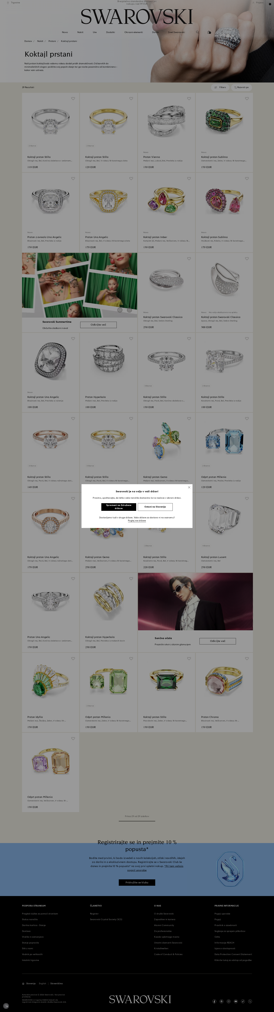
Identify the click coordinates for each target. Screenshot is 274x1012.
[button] (189, 487)
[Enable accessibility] (6, 1006)
